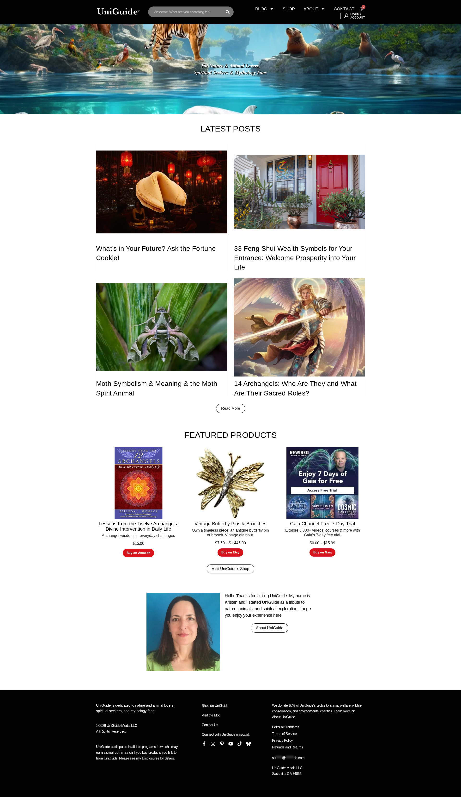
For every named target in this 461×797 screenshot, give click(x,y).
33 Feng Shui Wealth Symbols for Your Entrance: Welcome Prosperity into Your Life (295, 258)
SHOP (289, 8)
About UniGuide (283, 717)
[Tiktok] (239, 743)
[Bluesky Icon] (248, 743)
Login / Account (357, 16)
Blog (261, 8)
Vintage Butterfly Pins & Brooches (230, 523)
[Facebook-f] (204, 743)
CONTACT (344, 8)
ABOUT (310, 8)
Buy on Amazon (138, 553)
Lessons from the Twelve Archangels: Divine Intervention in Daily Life (138, 526)
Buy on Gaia (322, 552)
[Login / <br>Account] (346, 15)
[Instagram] (213, 743)
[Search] (228, 11)
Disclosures (150, 758)
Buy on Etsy (230, 552)
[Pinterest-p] (221, 743)
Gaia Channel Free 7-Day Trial (322, 523)
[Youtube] (230, 743)
